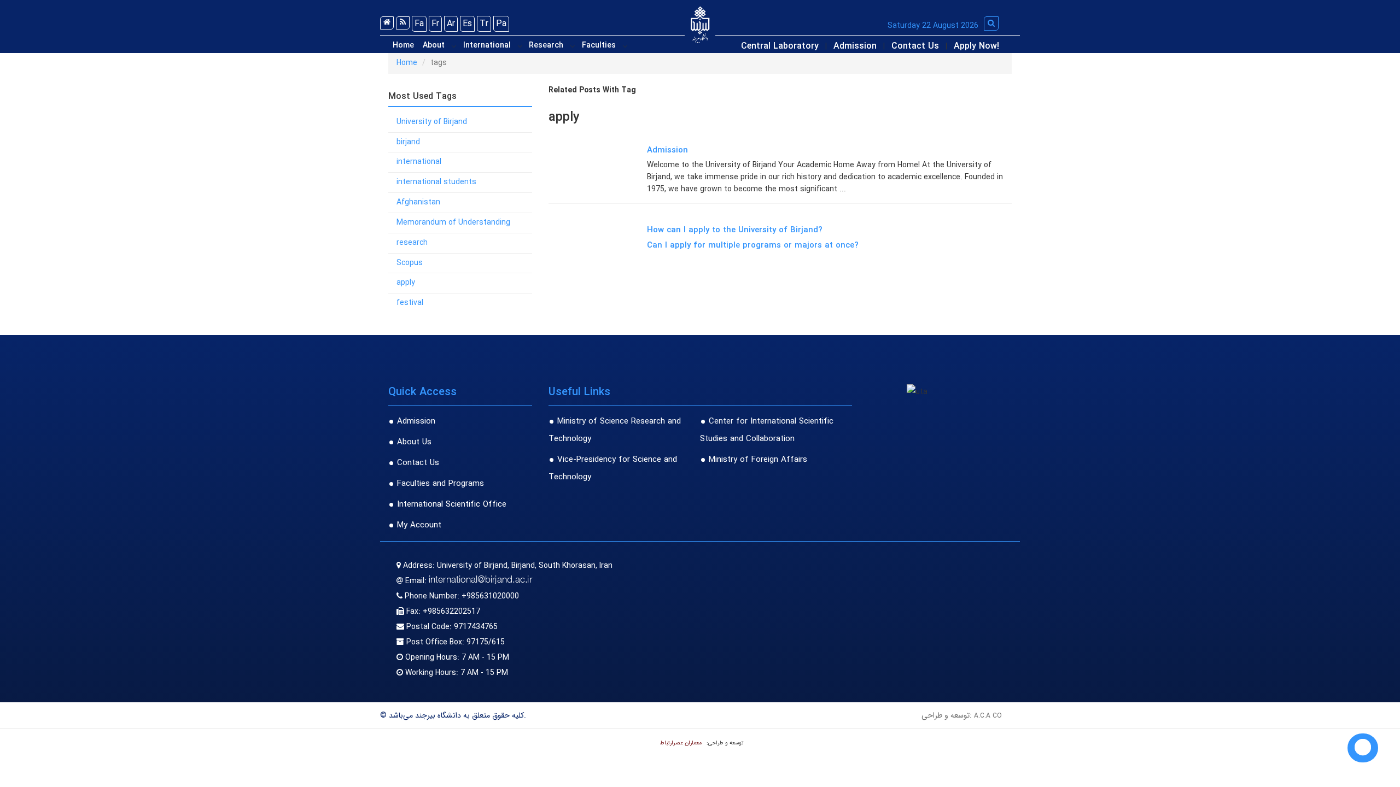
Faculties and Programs (440, 483)
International (487, 45)
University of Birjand (431, 122)
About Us (414, 442)
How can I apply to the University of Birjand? (734, 230)
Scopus (409, 263)
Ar (451, 24)
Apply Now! (976, 46)
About (434, 45)
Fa (419, 24)
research (412, 243)
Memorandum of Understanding (453, 222)
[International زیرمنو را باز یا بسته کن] (520, 46)
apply (405, 283)
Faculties (599, 45)
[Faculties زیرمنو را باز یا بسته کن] (625, 46)
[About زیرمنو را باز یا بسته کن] (454, 46)
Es (467, 24)
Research (546, 45)
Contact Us (915, 46)
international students (436, 182)
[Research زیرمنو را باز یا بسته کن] (573, 46)
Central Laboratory (780, 46)
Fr (435, 24)
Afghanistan (418, 202)
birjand (408, 142)
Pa (501, 24)
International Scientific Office (451, 504)
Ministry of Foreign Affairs (758, 459)
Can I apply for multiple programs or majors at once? (753, 245)
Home (403, 45)
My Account (419, 525)
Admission (855, 46)
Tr (484, 24)
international (418, 162)
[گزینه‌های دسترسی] (1363, 747)
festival (409, 303)
